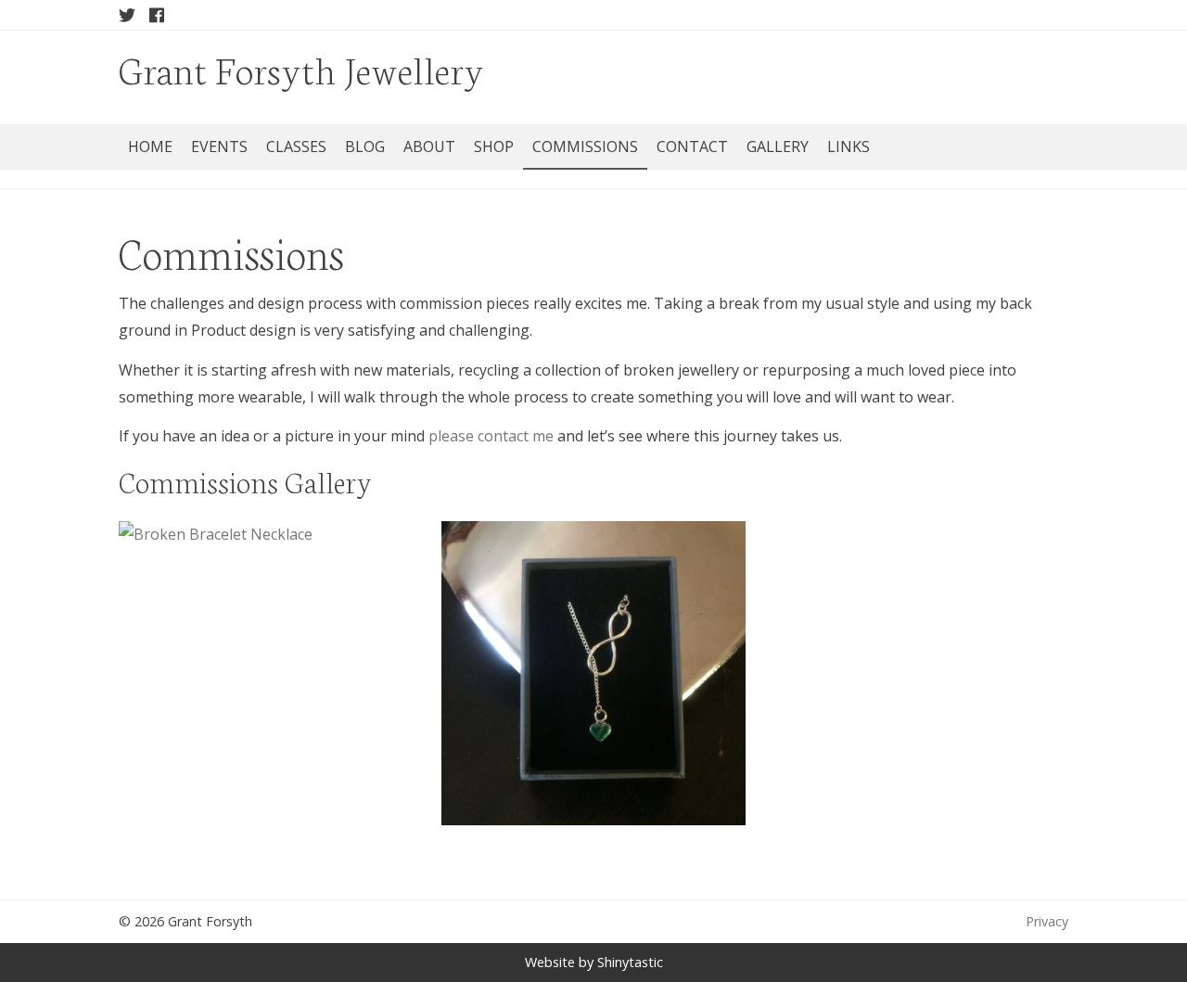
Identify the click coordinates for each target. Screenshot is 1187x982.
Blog (365, 146)
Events (219, 146)
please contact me (491, 436)
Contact (692, 146)
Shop (494, 146)
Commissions (585, 146)
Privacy (1047, 921)
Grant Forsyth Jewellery (301, 68)
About (429, 146)
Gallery (778, 146)
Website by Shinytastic (594, 962)
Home (150, 146)
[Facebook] (156, 15)
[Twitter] (127, 15)
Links (848, 146)
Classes (296, 146)
